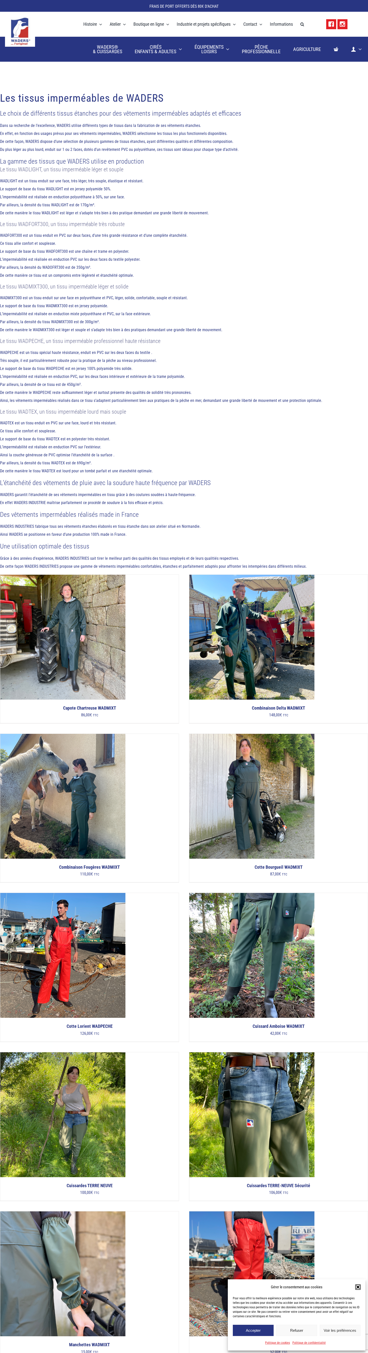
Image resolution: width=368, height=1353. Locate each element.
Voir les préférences (340, 1330)
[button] (357, 1287)
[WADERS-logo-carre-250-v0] (20, 18)
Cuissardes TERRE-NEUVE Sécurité (278, 1185)
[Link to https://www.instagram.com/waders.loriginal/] (342, 24)
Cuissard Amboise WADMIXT (279, 1026)
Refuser (296, 1330)
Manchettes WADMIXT (89, 1344)
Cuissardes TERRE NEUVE (90, 1185)
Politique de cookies (277, 1343)
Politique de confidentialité (309, 1343)
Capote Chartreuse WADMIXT (89, 708)
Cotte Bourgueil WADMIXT (279, 867)
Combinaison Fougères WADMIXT (89, 867)
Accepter (253, 1330)
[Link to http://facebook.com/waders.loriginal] (331, 24)
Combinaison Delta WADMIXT (278, 708)
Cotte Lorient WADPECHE (90, 1026)
